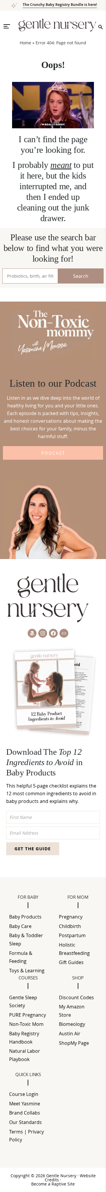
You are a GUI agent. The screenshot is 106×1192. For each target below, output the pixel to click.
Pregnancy (70, 917)
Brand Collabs (24, 1113)
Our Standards (25, 1122)
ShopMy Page (74, 1043)
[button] (9, 26)
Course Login (23, 1094)
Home (25, 43)
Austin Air (69, 1033)
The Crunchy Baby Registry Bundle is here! (60, 4)
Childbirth (70, 926)
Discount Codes (76, 997)
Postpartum (72, 935)
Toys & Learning (26, 970)
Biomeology (72, 1024)
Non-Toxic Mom (26, 1024)
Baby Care (20, 926)
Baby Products (25, 917)
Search (80, 276)
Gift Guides (71, 962)
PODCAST (53, 453)
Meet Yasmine (24, 1103)
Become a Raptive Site (53, 1184)
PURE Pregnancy (27, 1015)
